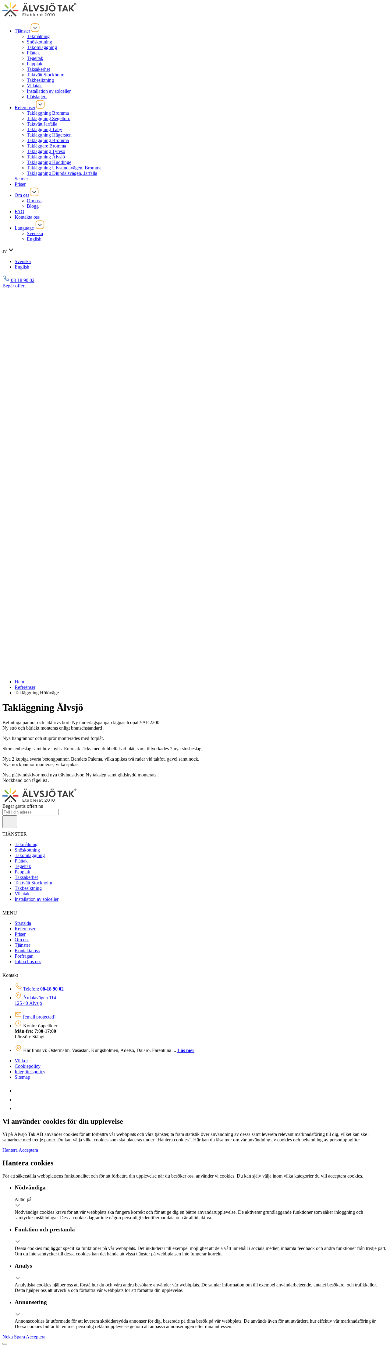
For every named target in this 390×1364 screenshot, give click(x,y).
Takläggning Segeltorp (48, 118)
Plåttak (33, 52)
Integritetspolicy (30, 1071)
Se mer (21, 178)
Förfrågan (24, 956)
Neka (7, 1336)
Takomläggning (42, 47)
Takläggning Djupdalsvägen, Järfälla (62, 173)
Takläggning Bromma (48, 113)
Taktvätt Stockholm (45, 74)
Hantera (10, 1150)
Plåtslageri (37, 96)
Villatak (34, 85)
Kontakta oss (27, 217)
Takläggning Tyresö (46, 151)
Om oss (22, 195)
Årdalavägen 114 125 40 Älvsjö (35, 1000)
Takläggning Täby (44, 129)
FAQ (19, 211)
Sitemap (22, 1077)
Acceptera (28, 1150)
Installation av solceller (49, 91)
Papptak (34, 63)
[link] (18, 1090)
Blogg (33, 206)
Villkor (21, 1060)
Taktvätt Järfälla (42, 124)
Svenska (35, 233)
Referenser (25, 107)
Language (24, 228)
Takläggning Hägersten (49, 134)
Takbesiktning (40, 80)
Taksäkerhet (38, 69)
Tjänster (22, 30)
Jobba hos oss (28, 961)
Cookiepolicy (28, 1066)
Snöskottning (39, 41)
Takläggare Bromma (46, 145)
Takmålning (38, 36)
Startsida (23, 923)
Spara (19, 1336)
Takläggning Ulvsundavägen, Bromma (64, 167)
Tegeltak (35, 58)
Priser (20, 184)
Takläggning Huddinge (49, 162)
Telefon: (43, 988)
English (34, 238)
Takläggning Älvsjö (46, 156)
